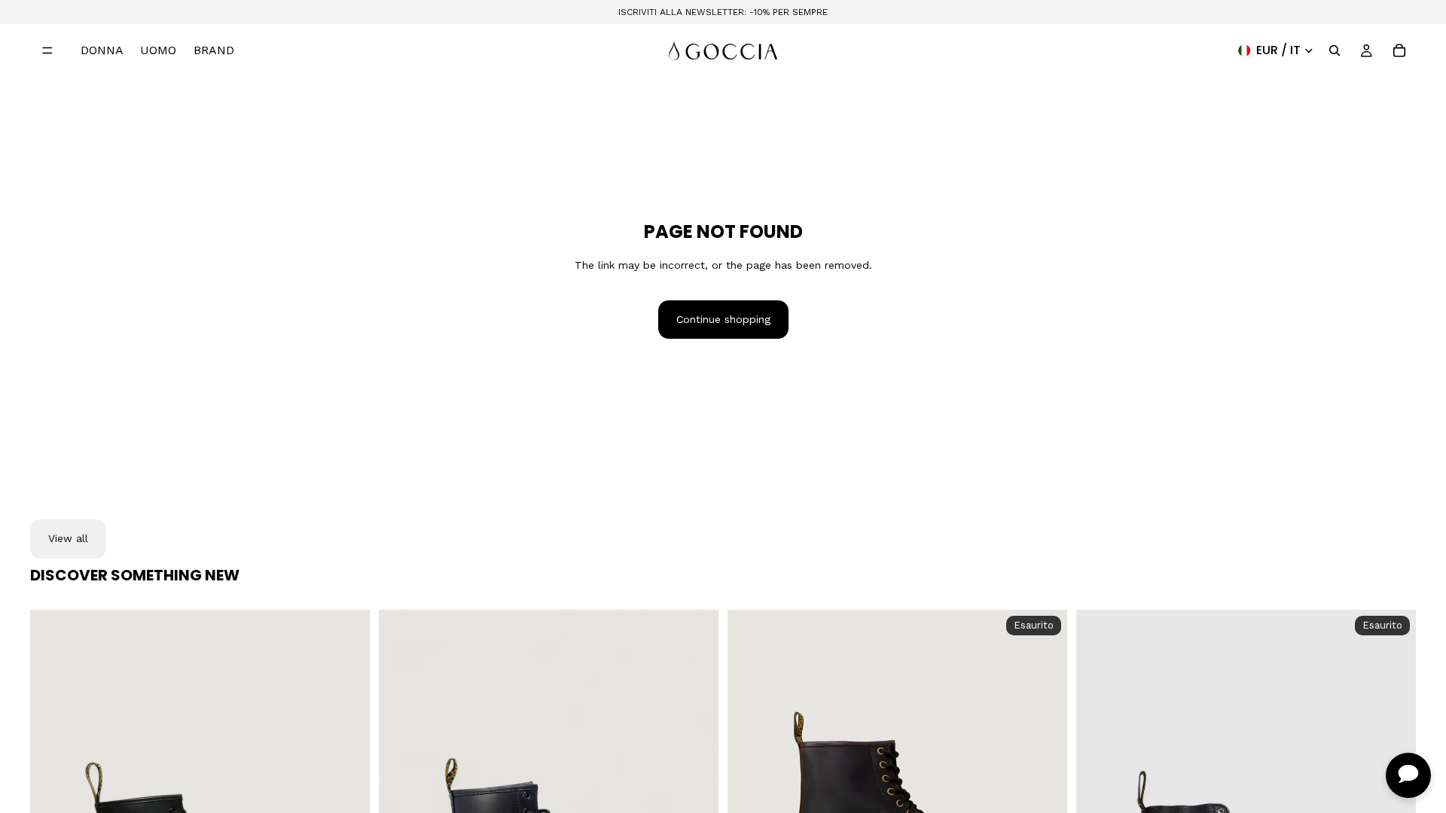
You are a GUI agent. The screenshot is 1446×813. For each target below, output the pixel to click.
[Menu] (47, 50)
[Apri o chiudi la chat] (1408, 775)
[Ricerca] (1334, 50)
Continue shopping (723, 319)
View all (68, 538)
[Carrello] (1399, 50)
